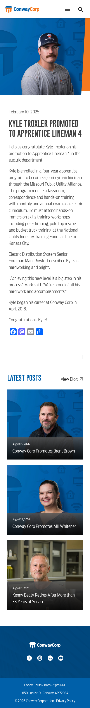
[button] (67, 9)
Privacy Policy (65, 701)
